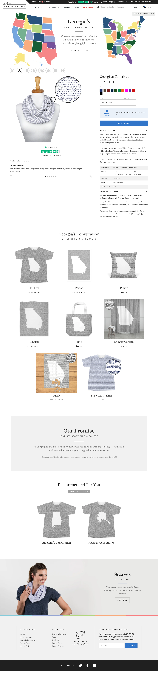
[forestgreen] (115, 90)
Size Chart (55, 640)
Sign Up (131, 645)
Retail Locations (26, 637)
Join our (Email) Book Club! (143, 2)
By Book (36, 7)
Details (107, 130)
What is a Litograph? (144, 14)
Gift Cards (88, 7)
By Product (52, 7)
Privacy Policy (25, 646)
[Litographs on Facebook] (87, 665)
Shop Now (122, 600)
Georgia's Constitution (116, 76)
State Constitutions (79, 491)
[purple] (130, 90)
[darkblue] (112, 90)
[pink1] (126, 90)
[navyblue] (101, 90)
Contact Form (57, 643)
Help (136, 7)
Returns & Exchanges (59, 634)
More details (134, 198)
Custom (67, 7)
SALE (77, 7)
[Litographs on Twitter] (80, 665)
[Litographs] (14, 5)
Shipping (109, 191)
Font (102, 98)
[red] (133, 90)
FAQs (54, 637)
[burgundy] (108, 90)
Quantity (127, 98)
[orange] (123, 90)
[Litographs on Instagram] (94, 665)
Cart (148, 6)
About (22, 634)
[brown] (105, 90)
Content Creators (58, 646)
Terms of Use (25, 643)
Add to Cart (124, 123)
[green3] (119, 90)
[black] (101, 93)
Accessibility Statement (28, 640)
